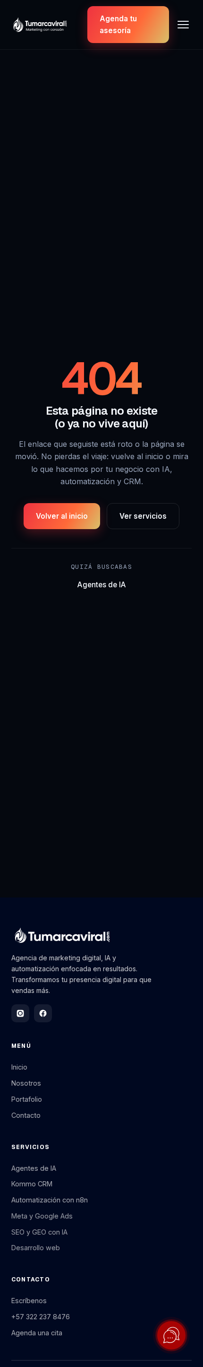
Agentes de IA (101, 584)
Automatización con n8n (49, 1200)
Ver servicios (143, 516)
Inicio (19, 1067)
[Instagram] (20, 1013)
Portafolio (26, 1099)
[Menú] (183, 24)
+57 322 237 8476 (40, 1317)
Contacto (26, 1115)
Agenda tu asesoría (118, 24)
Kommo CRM (31, 1184)
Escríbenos (29, 1301)
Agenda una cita (36, 1333)
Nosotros (26, 1083)
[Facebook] (43, 1013)
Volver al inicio (62, 516)
